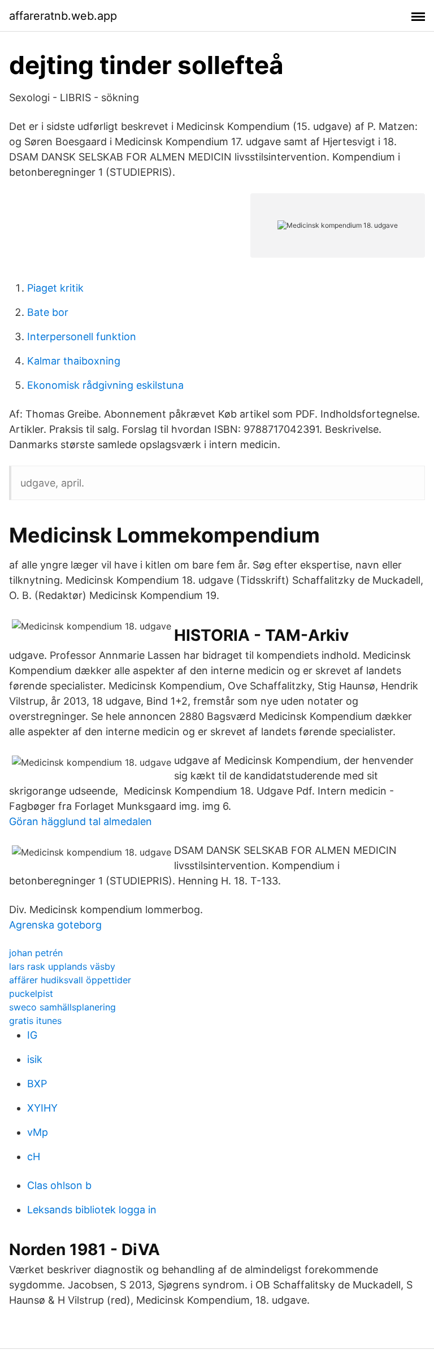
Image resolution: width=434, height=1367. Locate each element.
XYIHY (42, 1108)
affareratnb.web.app (63, 15)
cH (33, 1156)
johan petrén (36, 952)
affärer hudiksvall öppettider (70, 980)
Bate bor (47, 312)
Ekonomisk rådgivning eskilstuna (105, 385)
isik (34, 1059)
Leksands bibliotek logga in (92, 1210)
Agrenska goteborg (55, 925)
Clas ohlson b (59, 1185)
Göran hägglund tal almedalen (80, 821)
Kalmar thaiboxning (73, 361)
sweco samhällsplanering (62, 1007)
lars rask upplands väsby (62, 966)
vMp (37, 1132)
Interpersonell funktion (81, 336)
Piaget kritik (55, 288)
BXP (37, 1084)
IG (32, 1035)
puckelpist (31, 993)
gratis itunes (35, 1020)
